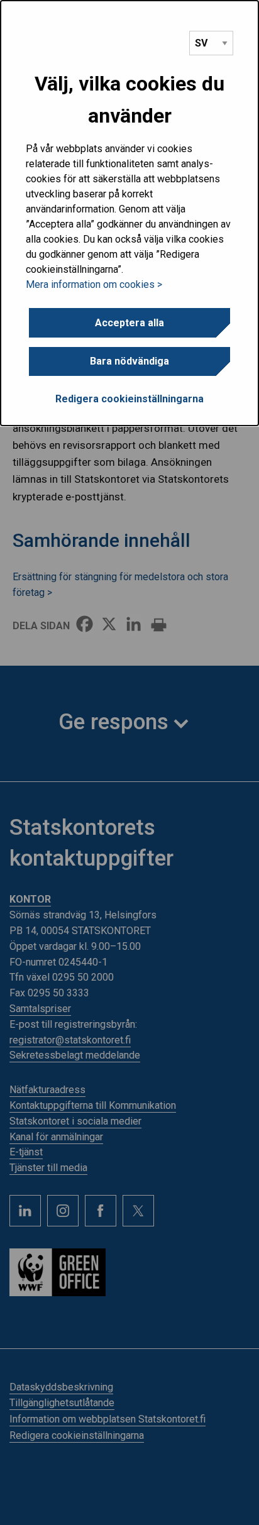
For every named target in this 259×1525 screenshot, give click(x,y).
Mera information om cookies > (94, 284)
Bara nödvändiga (129, 361)
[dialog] (129, 213)
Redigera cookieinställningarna (129, 399)
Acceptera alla (129, 323)
